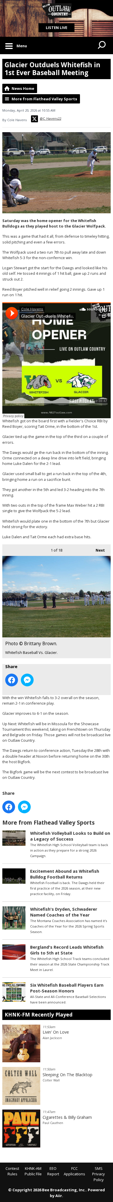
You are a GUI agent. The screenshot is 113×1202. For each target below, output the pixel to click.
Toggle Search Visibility (102, 45)
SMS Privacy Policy (98, 1174)
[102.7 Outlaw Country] (56, 11)
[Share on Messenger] (27, 680)
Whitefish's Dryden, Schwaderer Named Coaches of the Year (63, 912)
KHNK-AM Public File (33, 1171)
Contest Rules (12, 1171)
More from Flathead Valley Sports (44, 98)
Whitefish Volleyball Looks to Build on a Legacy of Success (70, 836)
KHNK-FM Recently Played (38, 1014)
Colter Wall (51, 1080)
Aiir (58, 1195)
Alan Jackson (52, 1038)
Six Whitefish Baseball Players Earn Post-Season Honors (66, 988)
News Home (23, 88)
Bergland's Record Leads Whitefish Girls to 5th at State (66, 950)
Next (97, 550)
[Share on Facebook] (11, 680)
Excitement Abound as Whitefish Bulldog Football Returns (64, 874)
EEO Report (53, 1171)
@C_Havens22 (50, 118)
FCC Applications (74, 1171)
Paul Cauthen (53, 1123)
